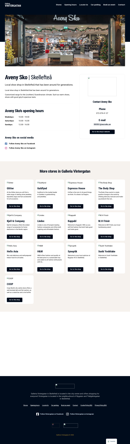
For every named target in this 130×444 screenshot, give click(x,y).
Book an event (109, 5)
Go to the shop (14, 206)
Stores (58, 5)
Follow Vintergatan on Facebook (51, 414)
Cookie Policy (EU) (86, 405)
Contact (121, 5)
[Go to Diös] (56, 425)
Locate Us (83, 5)
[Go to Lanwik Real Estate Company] (71, 425)
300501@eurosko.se (102, 124)
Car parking (95, 5)
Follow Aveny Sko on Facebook (22, 144)
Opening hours (70, 5)
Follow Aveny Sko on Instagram (22, 148)
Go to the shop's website (101, 132)
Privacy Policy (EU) (101, 405)
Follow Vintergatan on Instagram (82, 414)
